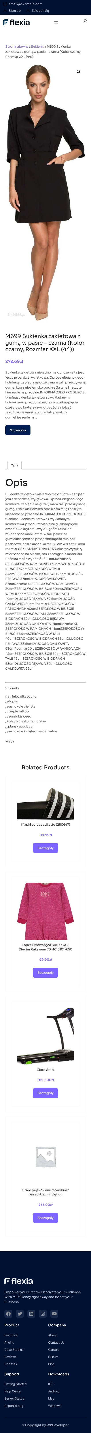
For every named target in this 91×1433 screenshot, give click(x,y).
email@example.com (26, 4)
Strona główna (16, 47)
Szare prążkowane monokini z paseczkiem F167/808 (45, 1192)
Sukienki (37, 47)
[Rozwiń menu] (56, 22)
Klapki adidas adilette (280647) (45, 825)
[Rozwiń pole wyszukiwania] (85, 22)
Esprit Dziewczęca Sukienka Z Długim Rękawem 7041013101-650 (45, 947)
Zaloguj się (40, 11)
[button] (79, 72)
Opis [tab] (14, 465)
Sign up (15, 11)
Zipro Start (45, 1070)
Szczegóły (18, 430)
